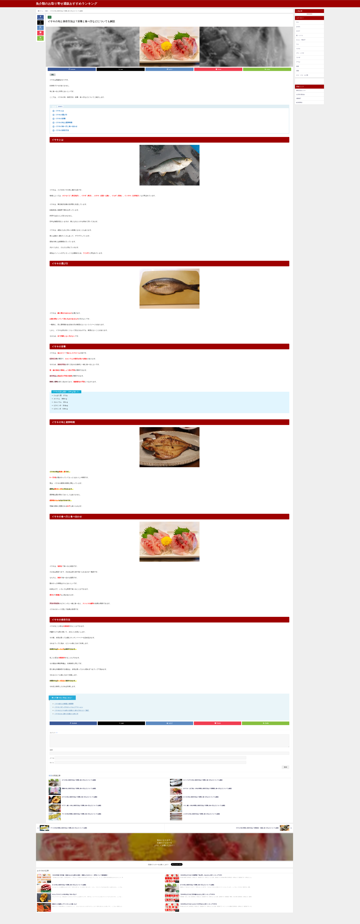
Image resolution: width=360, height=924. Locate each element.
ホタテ (298, 31)
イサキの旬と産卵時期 (62, 122)
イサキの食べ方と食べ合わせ (65, 126)
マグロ (298, 48)
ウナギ (298, 57)
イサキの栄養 (59, 118)
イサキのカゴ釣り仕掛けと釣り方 (66, 714)
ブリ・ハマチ (300, 53)
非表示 (60, 106)
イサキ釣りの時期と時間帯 (64, 704)
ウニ (297, 44)
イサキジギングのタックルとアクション (68, 707)
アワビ (298, 62)
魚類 (49, 17)
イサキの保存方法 (61, 130)
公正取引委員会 (300, 94)
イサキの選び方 (60, 115)
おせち (298, 26)
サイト (52, 762)
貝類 (297, 70)
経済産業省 (299, 102)
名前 (51, 750)
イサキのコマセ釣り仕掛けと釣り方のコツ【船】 (71, 710)
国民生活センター (301, 90)
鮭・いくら (299, 35)
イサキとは (58, 111)
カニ (297, 22)
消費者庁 (298, 98)
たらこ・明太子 (300, 39)
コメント (54, 732)
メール (52, 758)
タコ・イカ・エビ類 (302, 75)
